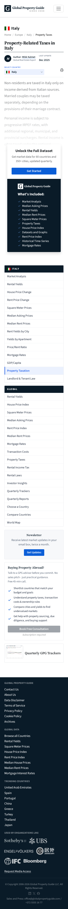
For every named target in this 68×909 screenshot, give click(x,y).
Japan (8, 825)
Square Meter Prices (19, 308)
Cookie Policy (12, 716)
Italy (29, 35)
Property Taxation (18, 371)
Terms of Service (14, 705)
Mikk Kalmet (28, 57)
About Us (10, 695)
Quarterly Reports (18, 499)
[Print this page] (62, 69)
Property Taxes (16, 460)
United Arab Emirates (17, 787)
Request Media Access (17, 871)
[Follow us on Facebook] (38, 893)
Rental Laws (14, 475)
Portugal (10, 798)
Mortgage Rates (16, 355)
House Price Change (19, 292)
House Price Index (18, 405)
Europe (19, 35)
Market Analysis (16, 276)
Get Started (34, 171)
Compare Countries (19, 515)
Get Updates (34, 552)
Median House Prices (17, 762)
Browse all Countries (17, 736)
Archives (9, 722)
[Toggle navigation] (58, 8)
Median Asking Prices (20, 316)
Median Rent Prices (18, 324)
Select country (12, 67)
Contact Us (11, 689)
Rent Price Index (17, 428)
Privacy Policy (13, 711)
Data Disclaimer (14, 700)
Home (7, 35)
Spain (8, 793)
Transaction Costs (18, 452)
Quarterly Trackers (18, 491)
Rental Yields (15, 284)
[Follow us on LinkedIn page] (29, 893)
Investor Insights (17, 483)
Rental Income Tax (18, 467)
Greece (8, 809)
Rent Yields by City (18, 331)
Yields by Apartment (19, 339)
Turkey (8, 814)
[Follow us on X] (34, 893)
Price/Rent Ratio (17, 347)
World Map (13, 523)
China (8, 803)
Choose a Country (18, 507)
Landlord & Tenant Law (21, 379)
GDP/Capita (14, 363)
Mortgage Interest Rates (19, 773)
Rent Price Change (18, 300)
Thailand (10, 820)
